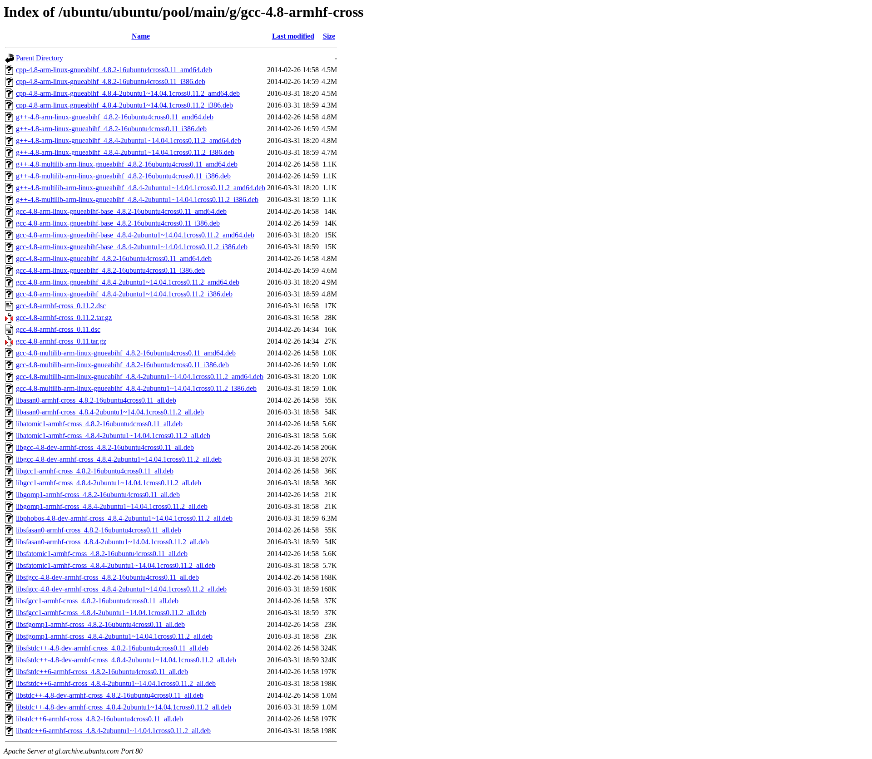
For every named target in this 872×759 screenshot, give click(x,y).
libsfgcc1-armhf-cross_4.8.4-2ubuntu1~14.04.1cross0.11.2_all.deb (111, 612)
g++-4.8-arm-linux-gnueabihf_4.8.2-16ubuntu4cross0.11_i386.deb (111, 129)
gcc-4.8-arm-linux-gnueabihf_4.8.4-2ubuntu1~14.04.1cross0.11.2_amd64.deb (127, 282)
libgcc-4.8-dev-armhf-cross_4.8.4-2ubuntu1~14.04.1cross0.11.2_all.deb (119, 459)
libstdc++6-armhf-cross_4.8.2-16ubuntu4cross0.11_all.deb (99, 719)
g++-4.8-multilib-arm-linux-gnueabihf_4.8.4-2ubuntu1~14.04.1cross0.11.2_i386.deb (137, 199)
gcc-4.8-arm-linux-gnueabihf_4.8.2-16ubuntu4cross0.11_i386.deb (110, 270)
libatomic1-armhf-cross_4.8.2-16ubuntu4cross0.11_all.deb (99, 424)
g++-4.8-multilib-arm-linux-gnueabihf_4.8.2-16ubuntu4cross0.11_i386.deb (123, 176)
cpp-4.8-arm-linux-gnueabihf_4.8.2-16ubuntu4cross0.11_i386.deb (110, 81)
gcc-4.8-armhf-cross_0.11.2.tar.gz (64, 317)
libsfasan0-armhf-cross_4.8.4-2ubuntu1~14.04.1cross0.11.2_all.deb (112, 542)
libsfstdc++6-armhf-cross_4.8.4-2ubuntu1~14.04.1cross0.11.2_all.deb (116, 683)
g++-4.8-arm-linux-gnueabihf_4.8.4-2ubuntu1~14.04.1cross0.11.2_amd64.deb (128, 140)
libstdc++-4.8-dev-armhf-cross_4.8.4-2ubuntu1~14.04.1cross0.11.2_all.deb (123, 707)
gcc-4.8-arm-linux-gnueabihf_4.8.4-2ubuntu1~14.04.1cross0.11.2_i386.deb (124, 294)
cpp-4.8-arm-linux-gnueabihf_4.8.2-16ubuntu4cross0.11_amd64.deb (114, 70)
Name (141, 36)
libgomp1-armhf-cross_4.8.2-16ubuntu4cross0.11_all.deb (98, 494)
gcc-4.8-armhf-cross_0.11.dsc (58, 329)
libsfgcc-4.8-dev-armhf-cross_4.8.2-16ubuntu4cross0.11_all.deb (107, 577)
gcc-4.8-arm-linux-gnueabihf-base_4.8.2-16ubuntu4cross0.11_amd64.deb (121, 211)
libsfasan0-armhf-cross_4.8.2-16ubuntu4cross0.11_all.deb (98, 530)
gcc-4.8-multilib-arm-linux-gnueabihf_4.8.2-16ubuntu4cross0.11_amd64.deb (126, 353)
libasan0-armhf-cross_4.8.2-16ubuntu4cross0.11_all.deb (96, 400)
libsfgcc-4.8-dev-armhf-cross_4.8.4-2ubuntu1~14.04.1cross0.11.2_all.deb (121, 589)
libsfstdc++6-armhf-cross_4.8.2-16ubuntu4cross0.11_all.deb (102, 671)
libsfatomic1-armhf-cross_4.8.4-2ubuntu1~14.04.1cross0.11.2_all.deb (115, 565)
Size (329, 36)
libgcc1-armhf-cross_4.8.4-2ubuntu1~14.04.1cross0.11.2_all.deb (108, 483)
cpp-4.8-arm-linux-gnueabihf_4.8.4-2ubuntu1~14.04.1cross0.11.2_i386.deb (124, 105)
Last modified (293, 36)
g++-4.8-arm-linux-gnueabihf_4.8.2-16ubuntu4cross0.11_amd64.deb (114, 117)
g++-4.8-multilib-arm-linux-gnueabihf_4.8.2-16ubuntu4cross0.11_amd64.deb (127, 164)
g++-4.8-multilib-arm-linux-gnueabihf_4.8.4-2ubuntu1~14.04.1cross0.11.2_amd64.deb (140, 188)
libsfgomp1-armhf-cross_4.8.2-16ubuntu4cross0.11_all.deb (100, 624)
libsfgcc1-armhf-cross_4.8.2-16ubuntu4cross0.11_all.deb (97, 601)
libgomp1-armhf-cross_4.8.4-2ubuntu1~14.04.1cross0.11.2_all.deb (112, 506)
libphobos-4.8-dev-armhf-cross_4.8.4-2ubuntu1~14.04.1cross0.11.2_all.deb (124, 518)
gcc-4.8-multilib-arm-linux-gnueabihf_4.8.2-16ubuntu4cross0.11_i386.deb (122, 365)
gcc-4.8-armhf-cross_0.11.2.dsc (61, 306)
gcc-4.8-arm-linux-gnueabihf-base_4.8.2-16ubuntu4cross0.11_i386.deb (118, 223)
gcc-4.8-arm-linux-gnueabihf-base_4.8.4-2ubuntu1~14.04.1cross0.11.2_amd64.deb (135, 235)
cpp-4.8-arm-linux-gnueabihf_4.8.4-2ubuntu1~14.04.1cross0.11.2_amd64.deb (128, 93)
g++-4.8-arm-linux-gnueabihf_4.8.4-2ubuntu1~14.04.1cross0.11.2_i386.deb (125, 152)
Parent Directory (39, 58)
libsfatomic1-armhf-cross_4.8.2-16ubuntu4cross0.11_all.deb (102, 553)
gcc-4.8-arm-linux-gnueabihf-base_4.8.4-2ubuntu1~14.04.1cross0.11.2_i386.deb (132, 247)
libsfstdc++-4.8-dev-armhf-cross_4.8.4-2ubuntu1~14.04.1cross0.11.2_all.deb (126, 660)
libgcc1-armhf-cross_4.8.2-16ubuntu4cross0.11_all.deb (94, 471)
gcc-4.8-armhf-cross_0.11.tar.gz (61, 341)
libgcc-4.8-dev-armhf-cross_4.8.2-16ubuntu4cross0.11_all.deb (105, 447)
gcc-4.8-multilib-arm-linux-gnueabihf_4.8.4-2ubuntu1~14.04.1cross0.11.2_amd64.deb (139, 376)
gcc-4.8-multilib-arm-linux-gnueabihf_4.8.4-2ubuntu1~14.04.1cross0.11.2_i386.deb (136, 388)
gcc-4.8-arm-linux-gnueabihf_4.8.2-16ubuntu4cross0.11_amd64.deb (114, 258)
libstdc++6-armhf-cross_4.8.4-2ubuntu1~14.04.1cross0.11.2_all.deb (113, 730)
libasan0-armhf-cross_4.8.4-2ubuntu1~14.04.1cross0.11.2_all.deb (110, 412)
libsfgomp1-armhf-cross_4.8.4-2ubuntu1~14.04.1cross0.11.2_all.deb (114, 636)
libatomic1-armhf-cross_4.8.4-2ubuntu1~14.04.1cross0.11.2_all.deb (113, 435)
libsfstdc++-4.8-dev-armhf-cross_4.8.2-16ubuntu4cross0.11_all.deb (112, 648)
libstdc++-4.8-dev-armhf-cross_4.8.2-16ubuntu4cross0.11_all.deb (109, 695)
